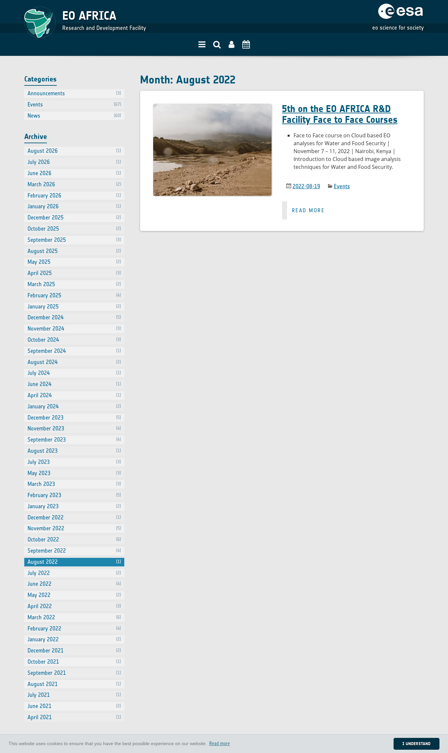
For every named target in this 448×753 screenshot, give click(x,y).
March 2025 (74, 284)
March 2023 (74, 484)
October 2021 (74, 661)
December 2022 (74, 517)
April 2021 (74, 717)
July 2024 (74, 373)
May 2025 (74, 262)
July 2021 (74, 695)
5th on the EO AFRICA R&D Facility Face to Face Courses (339, 114)
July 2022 (74, 573)
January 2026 (74, 206)
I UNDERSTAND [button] (416, 743)
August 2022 (74, 562)
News (74, 115)
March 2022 (74, 617)
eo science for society (398, 27)
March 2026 (74, 184)
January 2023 (74, 506)
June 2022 (74, 584)
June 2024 (74, 384)
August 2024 (74, 362)
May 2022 (74, 595)
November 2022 (74, 528)
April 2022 (74, 606)
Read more (308, 210)
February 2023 (74, 495)
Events (342, 186)
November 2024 (74, 328)
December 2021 (74, 650)
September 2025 (74, 240)
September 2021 (74, 673)
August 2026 (74, 151)
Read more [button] (219, 743)
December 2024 (74, 317)
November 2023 (74, 428)
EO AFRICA (89, 16)
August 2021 (74, 684)
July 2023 (74, 462)
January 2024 (74, 406)
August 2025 (74, 251)
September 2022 (74, 550)
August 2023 (74, 450)
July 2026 (74, 162)
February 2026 (74, 195)
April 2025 (74, 273)
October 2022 (74, 539)
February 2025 (74, 295)
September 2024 (74, 351)
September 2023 (74, 439)
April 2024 (74, 395)
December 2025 (74, 217)
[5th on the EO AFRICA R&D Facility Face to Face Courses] (212, 161)
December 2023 (74, 417)
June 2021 (74, 706)
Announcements (74, 93)
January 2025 (74, 306)
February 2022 (74, 628)
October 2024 (74, 339)
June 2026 (74, 173)
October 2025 (74, 228)
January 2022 (74, 639)
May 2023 (74, 473)
